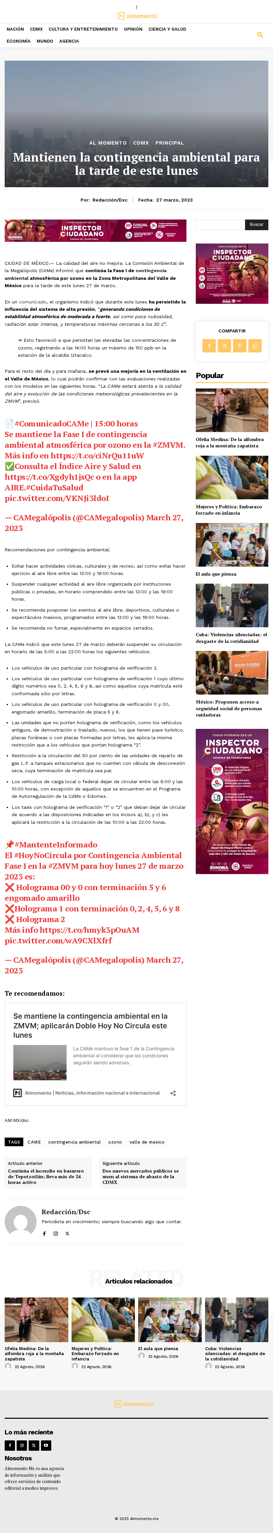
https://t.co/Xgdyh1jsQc (49, 476)
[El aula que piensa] (232, 545)
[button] (238, 35)
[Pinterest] (239, 345)
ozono (115, 1142)
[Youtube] (46, 1445)
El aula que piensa (216, 574)
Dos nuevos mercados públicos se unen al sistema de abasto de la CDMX (141, 1176)
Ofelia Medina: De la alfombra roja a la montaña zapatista (230, 442)
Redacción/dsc (110, 200)
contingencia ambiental (74, 1142)
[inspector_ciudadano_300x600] (232, 872)
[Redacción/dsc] (21, 1222)
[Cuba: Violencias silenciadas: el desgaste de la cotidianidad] (232, 605)
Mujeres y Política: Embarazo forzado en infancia (229, 509)
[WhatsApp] (255, 345)
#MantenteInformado (56, 844)
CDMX (141, 143)
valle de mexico (147, 1142)
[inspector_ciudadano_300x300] (232, 302)
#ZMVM (168, 444)
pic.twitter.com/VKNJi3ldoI (57, 498)
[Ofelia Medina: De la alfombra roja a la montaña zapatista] (232, 410)
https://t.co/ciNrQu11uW (97, 455)
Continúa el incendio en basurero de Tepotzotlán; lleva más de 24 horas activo (46, 1176)
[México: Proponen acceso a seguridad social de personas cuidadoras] (232, 673)
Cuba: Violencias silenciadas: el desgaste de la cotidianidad (231, 637)
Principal (169, 143)
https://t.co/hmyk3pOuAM (89, 929)
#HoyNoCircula (43, 855)
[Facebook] (44, 1232)
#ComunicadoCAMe (52, 423)
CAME (34, 1142)
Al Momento (108, 143)
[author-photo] (9, 1366)
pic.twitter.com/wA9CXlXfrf (58, 940)
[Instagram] (55, 1232)
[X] (67, 1232)
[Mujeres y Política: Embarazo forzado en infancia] (232, 477)
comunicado (32, 301)
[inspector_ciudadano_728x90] (95, 240)
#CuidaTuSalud (55, 487)
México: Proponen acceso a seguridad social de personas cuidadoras (229, 708)
